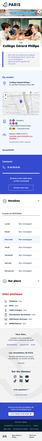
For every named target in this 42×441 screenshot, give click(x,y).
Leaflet (21, 114)
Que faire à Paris (16, 436)
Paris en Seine (32, 436)
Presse (35, 425)
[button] (21, 102)
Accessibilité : (17, 425)
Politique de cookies (20, 429)
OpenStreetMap (31, 114)
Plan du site (34, 429)
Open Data (7, 429)
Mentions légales (21, 422)
